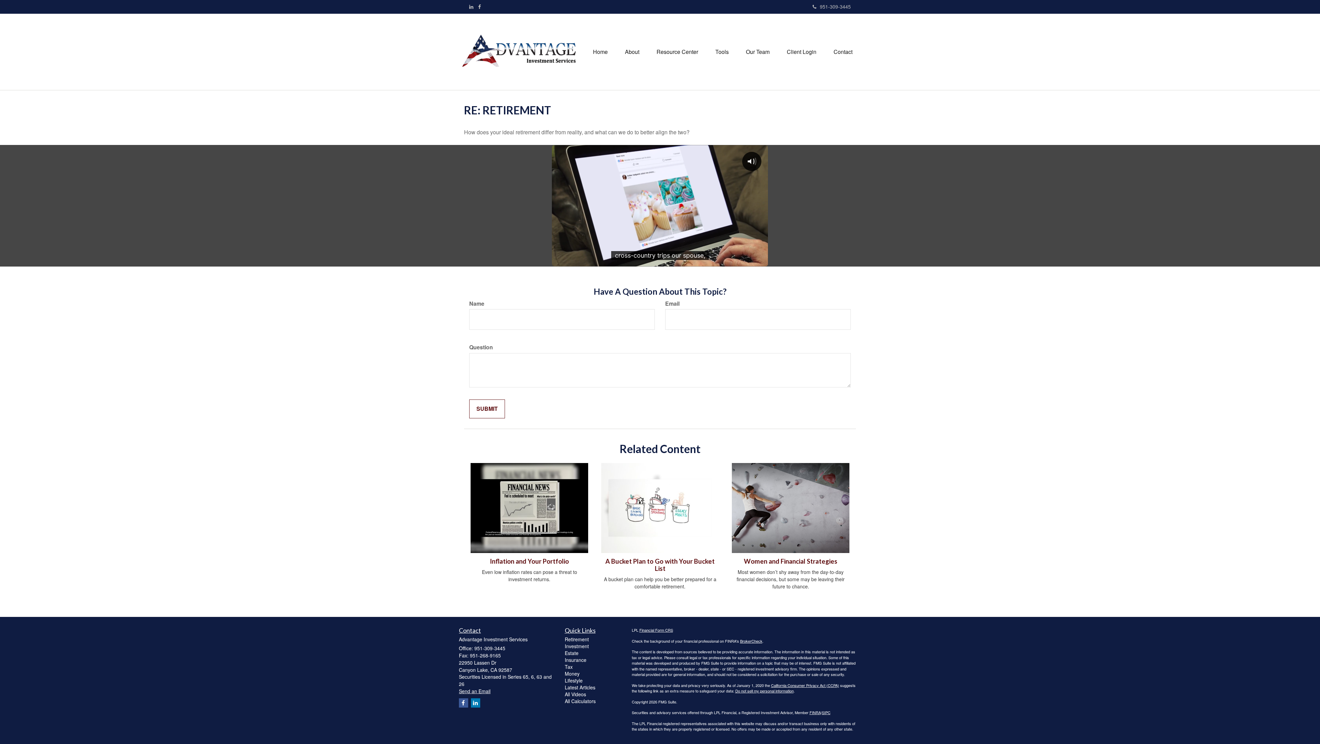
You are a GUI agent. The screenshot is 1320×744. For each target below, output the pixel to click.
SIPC (826, 712)
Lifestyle (574, 680)
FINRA (815, 712)
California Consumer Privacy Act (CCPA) (805, 685)
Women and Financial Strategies (790, 561)
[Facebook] (479, 6)
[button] (632, 51)
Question (481, 347)
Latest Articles (580, 687)
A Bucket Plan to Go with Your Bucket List (660, 564)
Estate (572, 653)
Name (476, 303)
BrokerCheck (751, 641)
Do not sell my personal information (764, 691)
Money (572, 673)
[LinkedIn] (471, 6)
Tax (569, 666)
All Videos (575, 694)
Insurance (575, 659)
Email (672, 303)
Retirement (577, 639)
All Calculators (580, 701)
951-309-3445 (835, 6)
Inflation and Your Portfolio (529, 561)
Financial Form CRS (656, 630)
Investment (577, 646)
